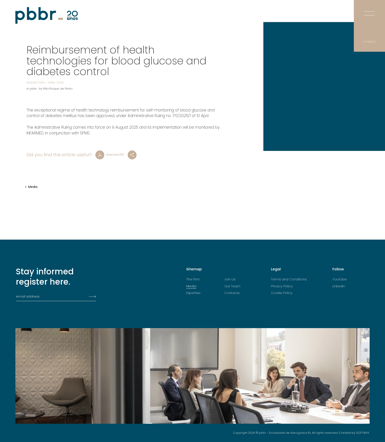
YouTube (339, 279)
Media (32, 187)
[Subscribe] (91, 296)
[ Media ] (369, 41)
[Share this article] (132, 154)
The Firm (193, 279)
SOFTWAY (362, 433)
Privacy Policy (282, 286)
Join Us (230, 279)
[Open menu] (369, 9)
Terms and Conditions (289, 279)
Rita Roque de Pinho (58, 88)
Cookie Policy (282, 293)
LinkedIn (338, 286)
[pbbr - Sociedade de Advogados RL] (46, 15)
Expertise (193, 293)
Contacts (232, 293)
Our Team (232, 286)
